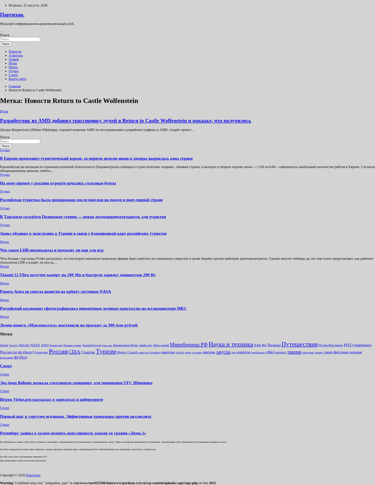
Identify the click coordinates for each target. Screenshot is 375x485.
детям (187, 352)
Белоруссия (56, 345)
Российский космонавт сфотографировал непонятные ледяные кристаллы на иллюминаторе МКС (93, 308)
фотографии (6, 357)
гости (180, 352)
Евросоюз (107, 345)
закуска (223, 351)
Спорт (13, 75)
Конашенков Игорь (125, 345)
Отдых (14, 71)
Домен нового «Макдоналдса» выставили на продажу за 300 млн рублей (69, 325)
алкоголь (143, 352)
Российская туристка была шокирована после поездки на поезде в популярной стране (81, 200)
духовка (197, 352)
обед (270, 352)
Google (13, 345)
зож (233, 352)
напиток (244, 352)
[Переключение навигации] (1, 32)
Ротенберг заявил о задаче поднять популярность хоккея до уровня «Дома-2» (73, 433)
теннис (318, 352)
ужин (328, 352)
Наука (13, 67)
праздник (308, 352)
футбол (20, 357)
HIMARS (24, 345)
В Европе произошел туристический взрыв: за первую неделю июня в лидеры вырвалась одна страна (96, 158)
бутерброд (155, 352)
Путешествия (299, 344)
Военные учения (72, 345)
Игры (13, 63)
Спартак (88, 352)
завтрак (209, 352)
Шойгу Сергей (127, 352)
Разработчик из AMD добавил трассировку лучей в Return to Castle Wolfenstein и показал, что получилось (125, 120)
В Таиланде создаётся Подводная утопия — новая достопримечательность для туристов (83, 216)
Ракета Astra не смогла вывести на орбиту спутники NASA (55, 291)
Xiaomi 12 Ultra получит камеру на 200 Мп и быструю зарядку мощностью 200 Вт (78, 275)
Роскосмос (41, 352)
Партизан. (12, 14)
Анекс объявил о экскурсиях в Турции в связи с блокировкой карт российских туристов (83, 233)
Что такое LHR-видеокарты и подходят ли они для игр (52, 250)
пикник (294, 351)
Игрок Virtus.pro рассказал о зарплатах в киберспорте (51, 399)
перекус (281, 352)
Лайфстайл (145, 345)
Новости (15, 51)
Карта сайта (17, 79)
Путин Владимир (331, 345)
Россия (58, 351)
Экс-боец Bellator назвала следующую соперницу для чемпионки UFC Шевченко (76, 382)
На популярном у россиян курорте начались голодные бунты (58, 183)
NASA (35, 345)
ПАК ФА (260, 345)
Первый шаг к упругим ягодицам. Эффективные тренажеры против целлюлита (75, 416)
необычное (258, 352)
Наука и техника (231, 344)
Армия (14, 59)
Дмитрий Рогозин (91, 345)
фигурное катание (348, 352)
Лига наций (161, 345)
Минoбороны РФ (189, 344)
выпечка (168, 352)
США (74, 351)
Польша (274, 345)
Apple (4, 345)
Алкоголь (16, 55)
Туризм (106, 351)
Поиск (5, 35)
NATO (45, 345)
